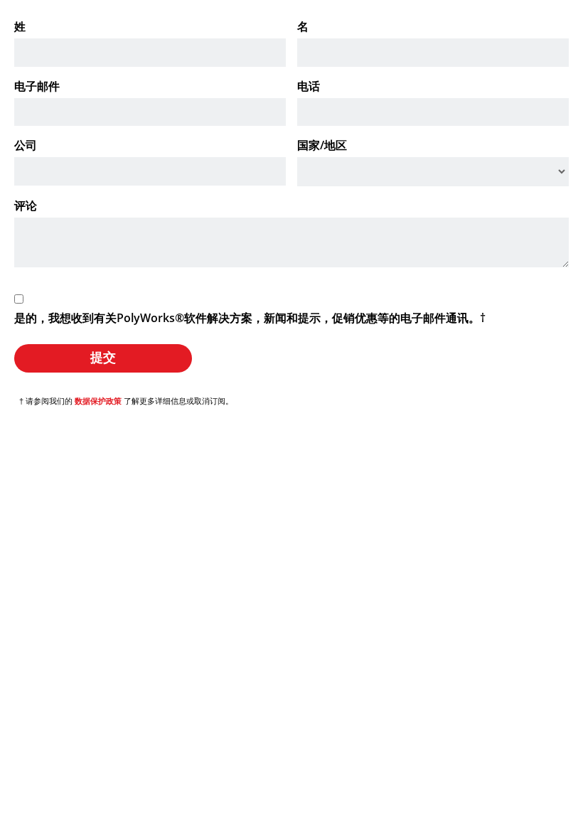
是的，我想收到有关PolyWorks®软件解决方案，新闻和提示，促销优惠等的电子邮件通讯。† (250, 318)
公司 (25, 145)
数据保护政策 (98, 401)
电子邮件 (37, 86)
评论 (25, 205)
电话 (308, 86)
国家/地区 (322, 145)
